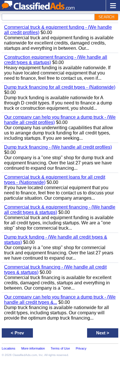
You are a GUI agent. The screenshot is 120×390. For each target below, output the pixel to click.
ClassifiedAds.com (25, 355)
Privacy (81, 348)
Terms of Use (60, 348)
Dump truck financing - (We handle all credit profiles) (58, 147)
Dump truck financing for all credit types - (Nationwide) (59, 87)
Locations (8, 348)
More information (33, 348)
